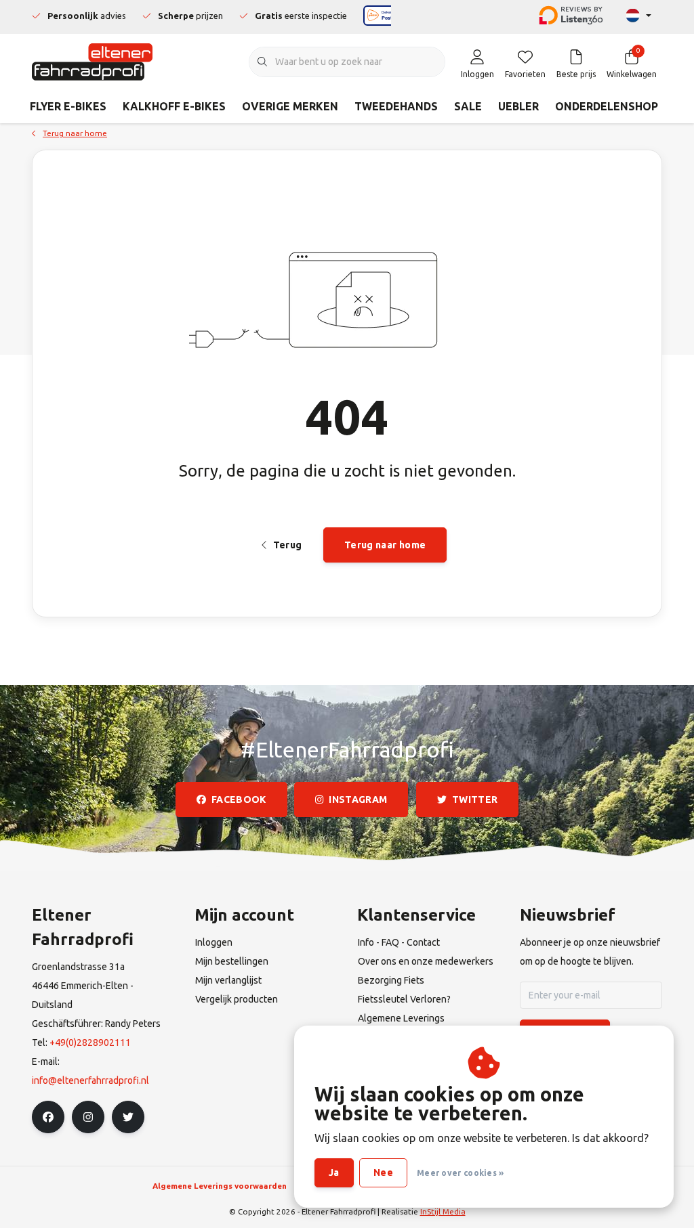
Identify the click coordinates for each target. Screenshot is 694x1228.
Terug (287, 545)
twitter (474, 799)
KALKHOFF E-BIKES (174, 106)
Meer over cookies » (460, 1172)
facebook (238, 799)
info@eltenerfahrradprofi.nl (90, 1080)
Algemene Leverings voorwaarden (219, 1185)
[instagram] (88, 1117)
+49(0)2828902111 (90, 1042)
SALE (468, 106)
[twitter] (128, 1117)
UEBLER (518, 106)
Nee (383, 1172)
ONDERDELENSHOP (606, 106)
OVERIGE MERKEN (290, 106)
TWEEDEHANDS (396, 106)
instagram (358, 799)
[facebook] (48, 1117)
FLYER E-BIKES (68, 106)
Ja (334, 1172)
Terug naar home (385, 545)
